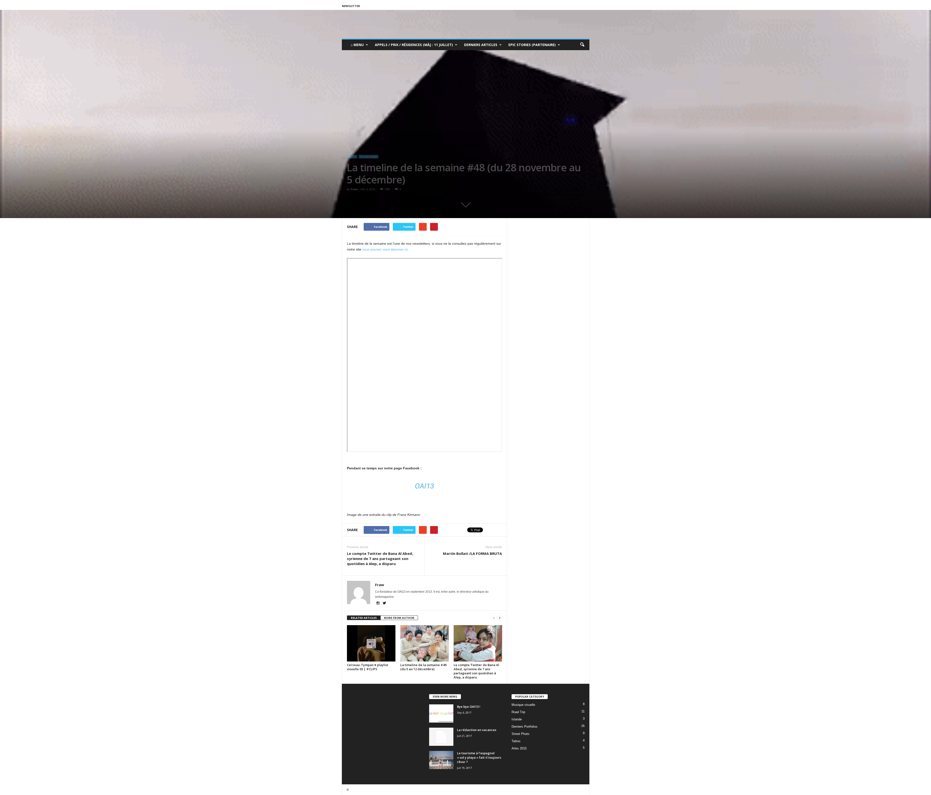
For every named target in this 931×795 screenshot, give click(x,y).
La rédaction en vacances (476, 730)
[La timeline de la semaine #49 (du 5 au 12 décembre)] (424, 643)
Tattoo (516, 741)
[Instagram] (378, 603)
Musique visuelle (523, 705)
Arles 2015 (519, 748)
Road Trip (518, 712)
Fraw (354, 189)
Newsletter (351, 6)
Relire (352, 156)
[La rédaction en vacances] (441, 737)
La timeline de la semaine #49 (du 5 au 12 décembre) (423, 667)
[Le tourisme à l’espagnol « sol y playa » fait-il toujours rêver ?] (441, 760)
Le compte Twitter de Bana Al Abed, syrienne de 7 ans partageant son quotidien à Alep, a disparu (380, 558)
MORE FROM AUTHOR (399, 618)
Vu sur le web (368, 156)
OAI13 (424, 486)
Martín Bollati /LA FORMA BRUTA (472, 553)
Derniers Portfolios (525, 726)
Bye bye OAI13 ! (468, 706)
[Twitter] (384, 603)
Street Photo (520, 734)
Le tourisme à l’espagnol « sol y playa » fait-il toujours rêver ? (479, 757)
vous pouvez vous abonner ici (385, 249)
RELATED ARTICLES (364, 618)
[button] (582, 44)
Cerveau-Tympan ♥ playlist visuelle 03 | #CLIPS (367, 667)
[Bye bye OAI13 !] (441, 713)
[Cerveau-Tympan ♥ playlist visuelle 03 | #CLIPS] (371, 643)
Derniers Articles (480, 44)
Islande (517, 719)
